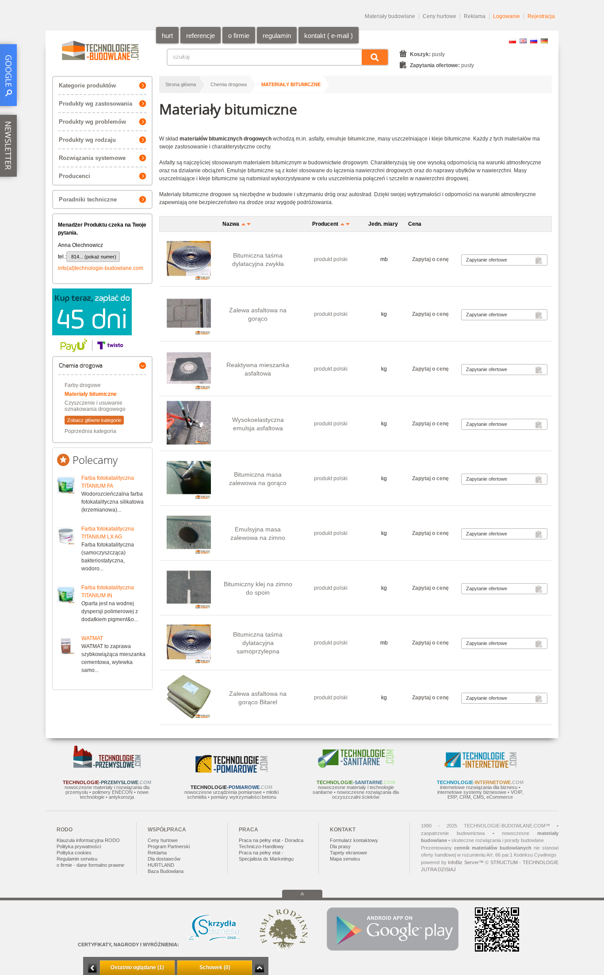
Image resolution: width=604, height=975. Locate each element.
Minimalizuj (92, 968)
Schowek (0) (214, 967)
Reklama (474, 16)
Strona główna (180, 84)
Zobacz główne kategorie (94, 420)
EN (523, 40)
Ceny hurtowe (439, 16)
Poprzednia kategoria (90, 431)
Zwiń (259, 968)
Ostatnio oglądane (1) (137, 967)
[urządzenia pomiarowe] (231, 771)
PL (512, 40)
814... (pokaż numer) (93, 256)
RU (533, 40)
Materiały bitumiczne (91, 394)
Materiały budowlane (390, 16)
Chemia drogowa (228, 84)
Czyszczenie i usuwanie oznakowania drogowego (95, 406)
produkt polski (331, 259)
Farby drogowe (83, 385)
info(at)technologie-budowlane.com (100, 268)
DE (544, 40)
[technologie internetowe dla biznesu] (480, 766)
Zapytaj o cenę (430, 259)
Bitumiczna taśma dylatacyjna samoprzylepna (258, 643)
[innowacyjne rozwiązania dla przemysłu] (107, 766)
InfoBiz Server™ (466, 862)
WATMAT (92, 638)
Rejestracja (541, 16)
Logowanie (506, 16)
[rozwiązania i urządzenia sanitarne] (356, 766)
